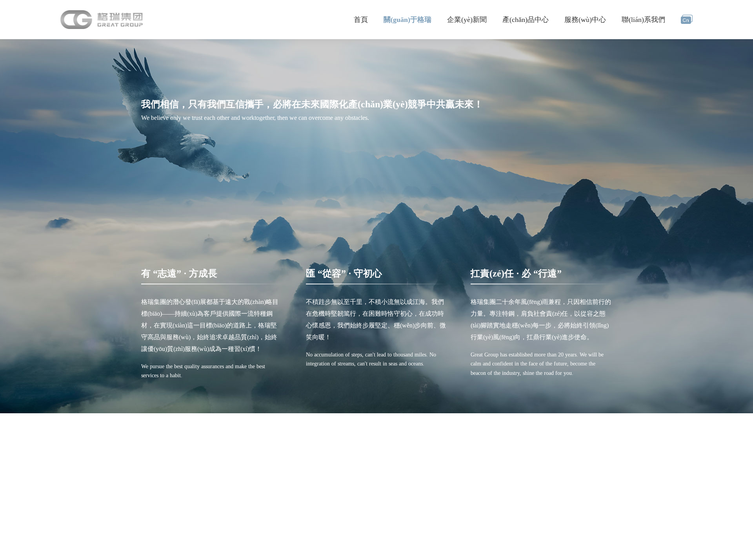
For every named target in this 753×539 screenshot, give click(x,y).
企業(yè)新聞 (467, 20)
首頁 (361, 20)
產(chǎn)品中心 (525, 20)
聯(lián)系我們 (643, 20)
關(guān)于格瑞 (407, 20)
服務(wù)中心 (585, 20)
